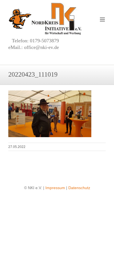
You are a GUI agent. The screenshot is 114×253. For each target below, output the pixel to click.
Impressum (55, 188)
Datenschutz (79, 188)
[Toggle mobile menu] (103, 19)
